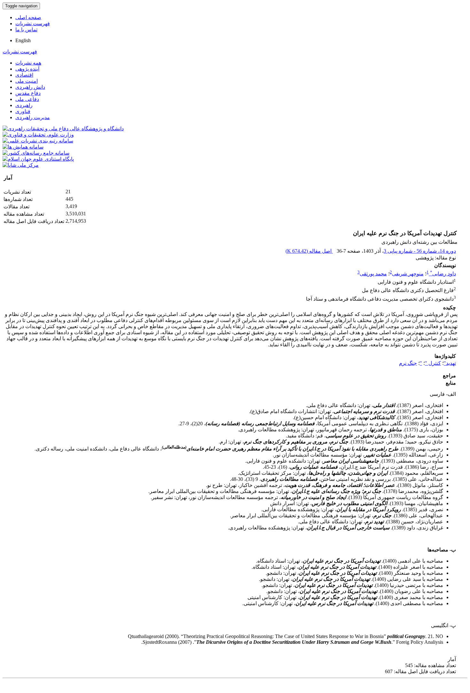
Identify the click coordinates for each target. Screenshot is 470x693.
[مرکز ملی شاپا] (21, 165)
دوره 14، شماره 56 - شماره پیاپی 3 (420, 251)
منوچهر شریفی (408, 273)
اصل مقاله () (309, 251)
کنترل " (433, 363)
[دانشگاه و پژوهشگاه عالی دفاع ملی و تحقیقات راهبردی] (63, 128)
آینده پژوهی (27, 69)
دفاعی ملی (27, 99)
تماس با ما (26, 29)
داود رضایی (443, 273)
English (23, 40)
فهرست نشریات (32, 23)
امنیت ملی (26, 81)
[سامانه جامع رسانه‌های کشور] (36, 153)
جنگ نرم (408, 363)
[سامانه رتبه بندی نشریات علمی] (38, 140)
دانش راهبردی (30, 87)
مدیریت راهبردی (32, 117)
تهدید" (450, 363)
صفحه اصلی (28, 17)
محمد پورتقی (373, 273)
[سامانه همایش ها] (23, 147)
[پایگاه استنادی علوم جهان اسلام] (38, 159)
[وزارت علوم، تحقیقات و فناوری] (38, 134)
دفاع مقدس (28, 93)
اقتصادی (24, 75)
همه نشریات (28, 62)
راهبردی (24, 105)
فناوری (22, 111)
